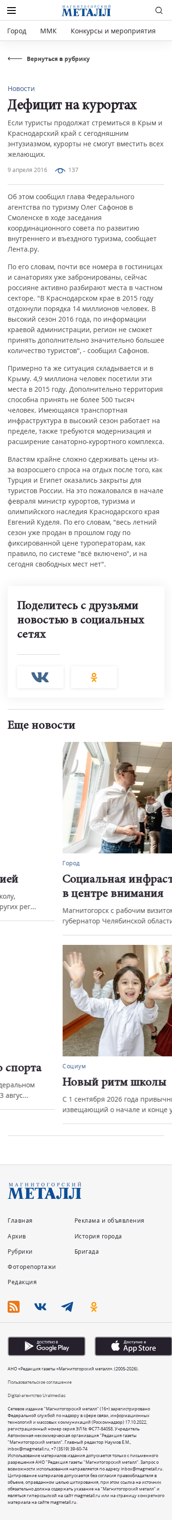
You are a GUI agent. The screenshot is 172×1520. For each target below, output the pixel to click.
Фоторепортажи (32, 1267)
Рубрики (20, 1251)
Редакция (22, 1282)
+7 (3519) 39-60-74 (69, 1449)
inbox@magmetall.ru (28, 1449)
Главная (20, 1220)
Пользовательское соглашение (40, 1382)
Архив (17, 1236)
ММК (48, 30)
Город (16, 30)
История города (98, 1236)
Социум (19, 1066)
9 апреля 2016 (27, 170)
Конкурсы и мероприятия (114, 30)
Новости (21, 88)
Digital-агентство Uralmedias (36, 1395)
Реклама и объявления (110, 1220)
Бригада (87, 1251)
